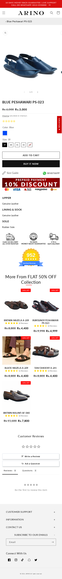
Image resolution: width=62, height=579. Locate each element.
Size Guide (13, 172)
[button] (3, 12)
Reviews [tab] (8, 470)
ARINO (28, 573)
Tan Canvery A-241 (45, 368)
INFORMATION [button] (15, 519)
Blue (5, 133)
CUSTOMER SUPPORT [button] (19, 511)
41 (17, 144)
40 (11, 144)
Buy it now (31, 163)
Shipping (5, 116)
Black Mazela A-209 (16, 368)
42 (23, 144)
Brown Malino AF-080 (16, 413)
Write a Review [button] (32, 456)
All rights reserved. (36, 573)
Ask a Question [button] (32, 463)
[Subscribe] (52, 542)
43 (30, 144)
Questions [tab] (27, 470)
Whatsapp (53, 173)
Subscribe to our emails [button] (31, 534)
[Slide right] (37, 92)
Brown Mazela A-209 (16, 320)
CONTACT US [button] (14, 527)
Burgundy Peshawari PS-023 (46, 321)
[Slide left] (24, 92)
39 (4, 144)
